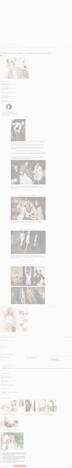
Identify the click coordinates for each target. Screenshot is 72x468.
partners (7, 452)
